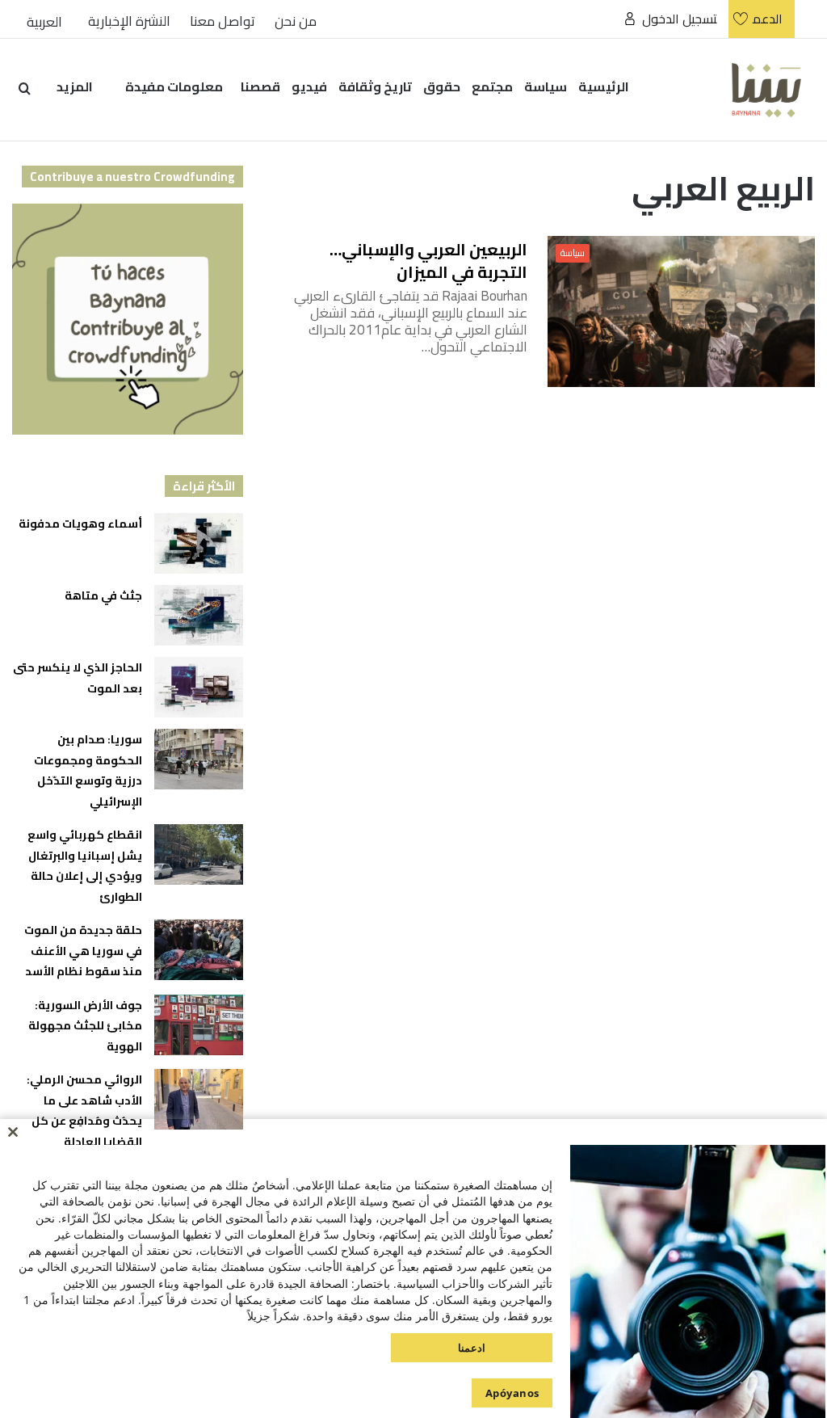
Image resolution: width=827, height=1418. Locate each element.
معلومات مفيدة (174, 86)
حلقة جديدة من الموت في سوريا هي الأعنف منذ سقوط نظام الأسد (82, 950)
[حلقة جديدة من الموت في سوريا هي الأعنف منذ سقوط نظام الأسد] (198, 949)
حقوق (441, 86)
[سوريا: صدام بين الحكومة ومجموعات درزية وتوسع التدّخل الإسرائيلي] (198, 759)
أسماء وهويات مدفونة (80, 523)
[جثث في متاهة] (198, 615)
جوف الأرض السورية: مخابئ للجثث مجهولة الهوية (85, 1026)
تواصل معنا (222, 21)
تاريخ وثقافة (375, 86)
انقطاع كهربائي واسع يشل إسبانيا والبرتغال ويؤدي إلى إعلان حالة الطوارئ (84, 865)
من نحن (296, 21)
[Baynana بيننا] (766, 89)
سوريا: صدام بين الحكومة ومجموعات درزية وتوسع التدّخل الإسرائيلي (88, 770)
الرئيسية (603, 86)
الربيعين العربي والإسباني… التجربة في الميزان (428, 260)
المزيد (75, 86)
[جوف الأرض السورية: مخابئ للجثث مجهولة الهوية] (198, 1025)
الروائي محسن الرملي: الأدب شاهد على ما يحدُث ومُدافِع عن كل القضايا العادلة (84, 1110)
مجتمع (492, 86)
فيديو (309, 86)
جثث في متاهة (103, 595)
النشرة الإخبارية (129, 21)
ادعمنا (471, 1347)
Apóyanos (512, 1393)
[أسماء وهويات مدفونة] (198, 543)
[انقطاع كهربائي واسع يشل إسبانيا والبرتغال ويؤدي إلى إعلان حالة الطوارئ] (198, 854)
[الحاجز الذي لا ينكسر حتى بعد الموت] (198, 687)
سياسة (545, 86)
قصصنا (260, 86)
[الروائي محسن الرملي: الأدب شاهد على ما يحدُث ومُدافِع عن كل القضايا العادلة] (198, 1099)
